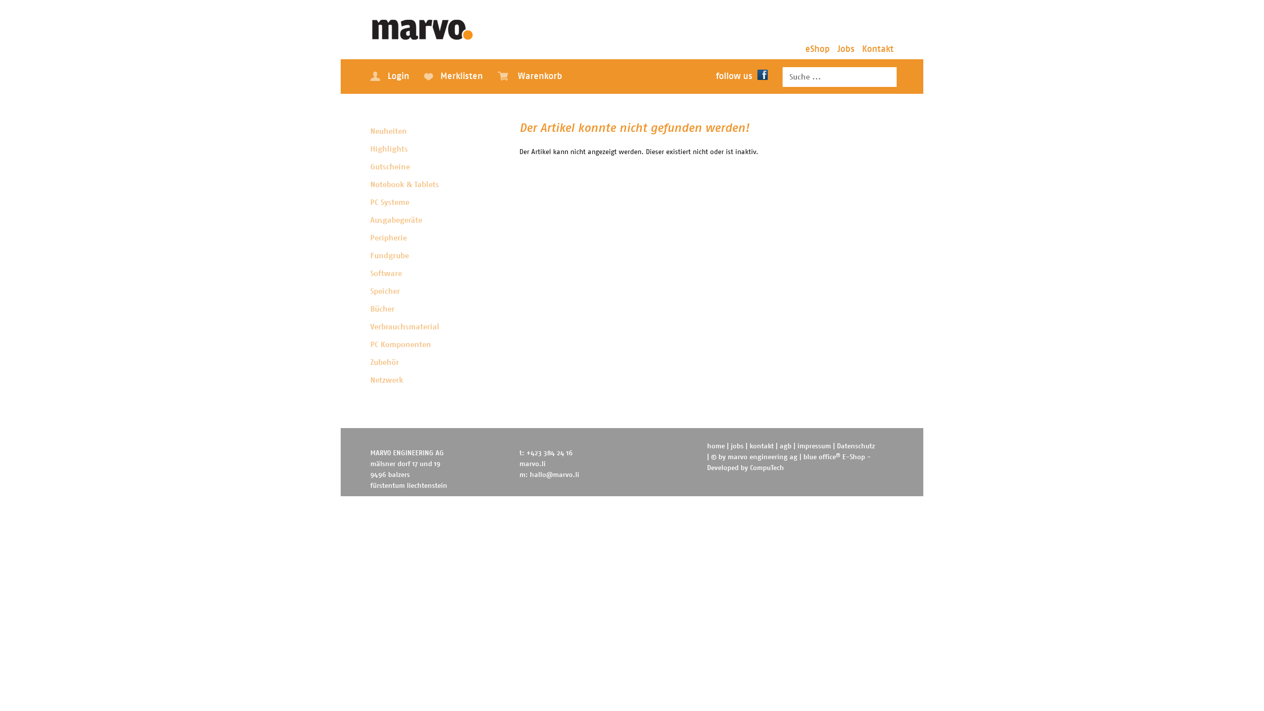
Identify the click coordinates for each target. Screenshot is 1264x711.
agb (785, 446)
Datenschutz (856, 446)
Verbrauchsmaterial (404, 327)
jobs (737, 446)
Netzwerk (386, 380)
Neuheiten (388, 131)
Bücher (382, 309)
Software (386, 273)
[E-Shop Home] (423, 27)
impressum (814, 446)
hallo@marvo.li (554, 475)
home (716, 446)
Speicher (385, 291)
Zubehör (384, 362)
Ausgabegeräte (396, 220)
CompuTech (767, 468)
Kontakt (878, 49)
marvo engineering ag (762, 457)
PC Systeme (389, 202)
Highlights (389, 149)
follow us (734, 76)
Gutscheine (390, 167)
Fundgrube (389, 256)
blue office (821, 457)
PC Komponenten (400, 345)
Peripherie (388, 238)
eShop (817, 49)
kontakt (762, 446)
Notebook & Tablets (404, 185)
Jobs (846, 49)
